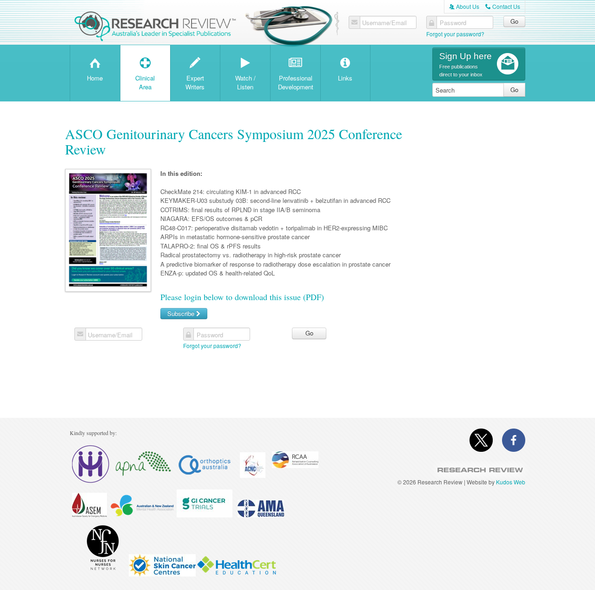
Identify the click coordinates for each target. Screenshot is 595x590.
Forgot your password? (455, 34)
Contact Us (502, 6)
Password (453, 23)
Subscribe (181, 313)
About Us (464, 6)
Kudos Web (510, 482)
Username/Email (384, 23)
